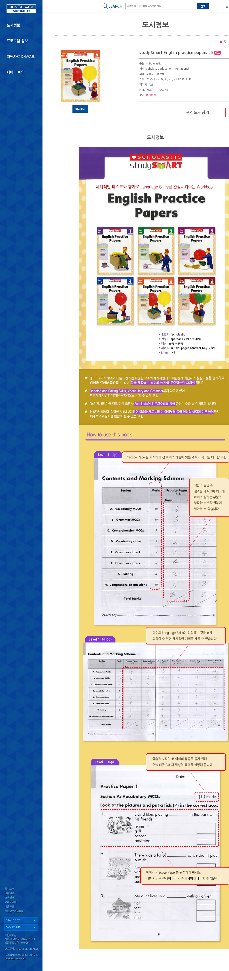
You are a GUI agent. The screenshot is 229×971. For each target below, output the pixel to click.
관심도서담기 (197, 113)
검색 (202, 6)
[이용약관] (21, 907)
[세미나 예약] (21, 72)
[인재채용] (21, 893)
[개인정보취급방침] (21, 912)
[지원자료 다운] (21, 56)
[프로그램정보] (21, 41)
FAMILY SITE (13, 927)
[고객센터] (21, 898)
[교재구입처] (21, 902)
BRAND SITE (13, 920)
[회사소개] (21, 888)
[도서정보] (21, 25)
